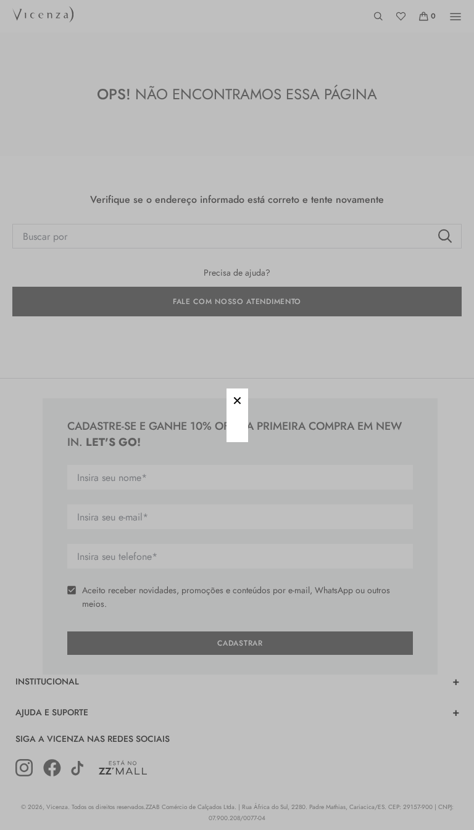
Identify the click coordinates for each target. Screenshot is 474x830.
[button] (237, 399)
